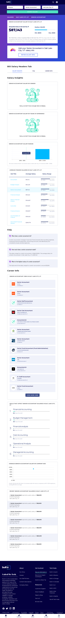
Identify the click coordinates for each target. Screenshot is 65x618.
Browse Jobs (38, 601)
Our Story (22, 572)
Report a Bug (39, 595)
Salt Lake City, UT (22, 17)
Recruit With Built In (41, 572)
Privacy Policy (37, 613)
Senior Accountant (16, 189)
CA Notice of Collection (60, 613)
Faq (33, 71)
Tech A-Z (37, 598)
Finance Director (15, 211)
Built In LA (52, 585)
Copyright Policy (31, 613)
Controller (13, 206)
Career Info (49, 71)
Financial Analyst (15, 195)
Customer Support (40, 588)
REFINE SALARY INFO (28, 55)
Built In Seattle (54, 596)
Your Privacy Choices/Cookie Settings (50, 613)
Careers (22, 575)
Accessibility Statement (24, 613)
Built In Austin (54, 572)
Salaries (10, 17)
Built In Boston (54, 575)
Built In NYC (53, 588)
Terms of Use (41, 613)
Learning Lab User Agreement (15, 613)
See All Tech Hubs (54, 599)
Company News (24, 585)
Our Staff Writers (24, 578)
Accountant (14, 179)
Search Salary (32, 12)
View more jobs (32, 395)
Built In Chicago (54, 578)
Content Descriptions (25, 581)
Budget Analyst (15, 184)
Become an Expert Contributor (40, 575)
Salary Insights (17, 71)
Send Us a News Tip (40, 580)
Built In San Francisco (53, 592)
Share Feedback (39, 592)
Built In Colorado (54, 581)
